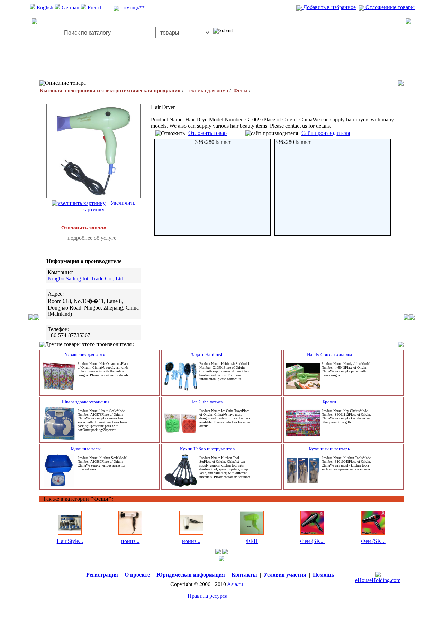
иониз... (130, 541)
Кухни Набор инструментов (207, 448)
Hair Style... (70, 541)
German (70, 7)
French (95, 7)
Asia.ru (235, 584)
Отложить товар (207, 133)
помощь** (132, 7)
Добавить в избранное (329, 7)
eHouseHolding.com (377, 580)
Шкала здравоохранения (85, 401)
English (45, 7)
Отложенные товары (389, 7)
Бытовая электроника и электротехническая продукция (110, 90)
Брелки (329, 401)
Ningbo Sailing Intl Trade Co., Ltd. (86, 279)
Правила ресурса (207, 596)
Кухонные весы (86, 448)
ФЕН (252, 541)
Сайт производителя (325, 133)
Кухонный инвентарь (329, 448)
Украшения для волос (85, 354)
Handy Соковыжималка (329, 354)
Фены (240, 90)
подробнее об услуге (91, 238)
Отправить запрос (83, 227)
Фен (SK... (312, 541)
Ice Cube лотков (207, 401)
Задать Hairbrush (207, 354)
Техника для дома (207, 90)
